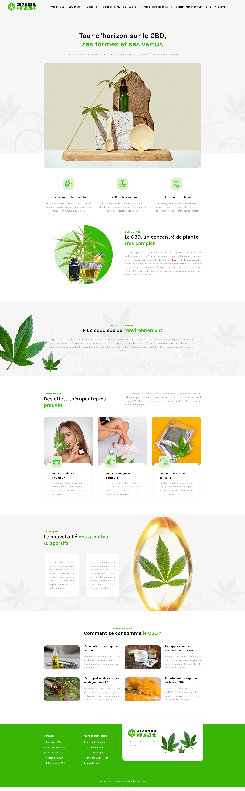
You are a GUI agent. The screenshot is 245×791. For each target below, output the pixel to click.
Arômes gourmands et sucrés (156, 6)
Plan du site (122, 789)
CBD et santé (76, 6)
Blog (208, 6)
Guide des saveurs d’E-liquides (119, 6)
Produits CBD (57, 6)
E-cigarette (93, 6)
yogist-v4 (220, 6)
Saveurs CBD (178, 260)
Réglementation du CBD (189, 6)
